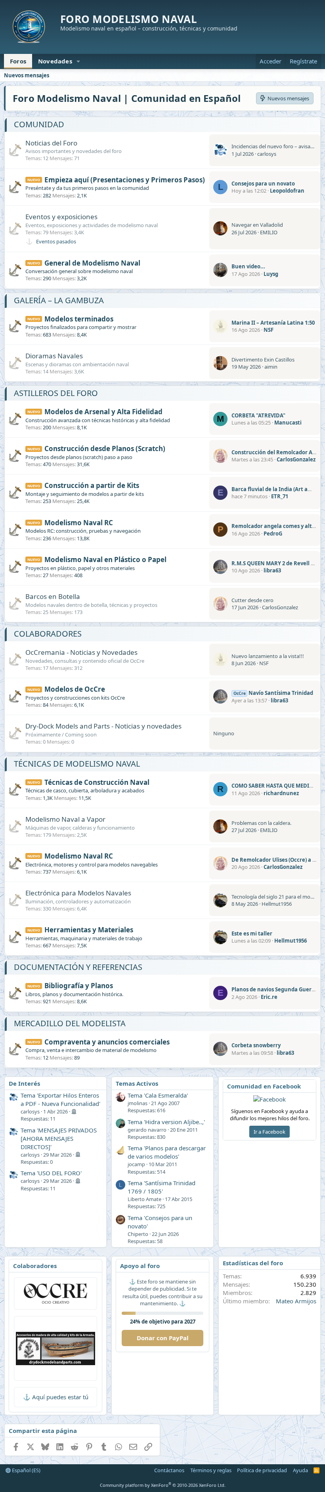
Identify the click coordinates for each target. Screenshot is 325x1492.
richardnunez (281, 793)
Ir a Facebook (269, 1131)
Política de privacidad (262, 1470)
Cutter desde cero (252, 600)
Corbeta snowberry (256, 1045)
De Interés (24, 1083)
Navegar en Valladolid (257, 224)
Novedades (55, 61)
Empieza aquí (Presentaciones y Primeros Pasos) (124, 179)
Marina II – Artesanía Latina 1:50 (273, 322)
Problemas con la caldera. (261, 822)
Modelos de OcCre (74, 689)
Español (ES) (25, 1470)
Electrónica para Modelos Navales (78, 892)
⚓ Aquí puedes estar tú (55, 1397)
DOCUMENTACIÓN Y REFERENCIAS (78, 967)
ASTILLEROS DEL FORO (56, 393)
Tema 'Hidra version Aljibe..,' (166, 1122)
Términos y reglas (210, 1470)
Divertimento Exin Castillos (262, 359)
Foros (18, 61)
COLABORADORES (48, 633)
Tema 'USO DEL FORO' (51, 1173)
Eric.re (269, 996)
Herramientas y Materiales (88, 929)
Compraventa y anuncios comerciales (107, 1041)
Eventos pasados (56, 241)
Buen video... (248, 266)
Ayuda (300, 1470)
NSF (268, 329)
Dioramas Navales (54, 355)
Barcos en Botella (52, 596)
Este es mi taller (251, 933)
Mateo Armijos (296, 1301)
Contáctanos (169, 1470)
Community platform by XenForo (163, 1485)
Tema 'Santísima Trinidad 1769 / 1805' (161, 1187)
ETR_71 (279, 496)
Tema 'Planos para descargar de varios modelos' (167, 1152)
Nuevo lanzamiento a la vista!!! (267, 656)
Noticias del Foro (51, 142)
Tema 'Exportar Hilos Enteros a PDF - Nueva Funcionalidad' (60, 1099)
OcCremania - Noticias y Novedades (81, 652)
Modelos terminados (78, 318)
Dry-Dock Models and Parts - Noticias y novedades (103, 726)
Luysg (271, 273)
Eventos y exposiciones (61, 216)
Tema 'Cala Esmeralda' (158, 1095)
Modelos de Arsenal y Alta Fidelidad (103, 411)
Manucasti (288, 422)
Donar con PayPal (163, 1338)
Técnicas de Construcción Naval (96, 782)
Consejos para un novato (263, 183)
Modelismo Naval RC (78, 522)
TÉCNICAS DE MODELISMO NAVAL (77, 763)
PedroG (273, 533)
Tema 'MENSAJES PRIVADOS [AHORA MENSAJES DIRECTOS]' (59, 1138)
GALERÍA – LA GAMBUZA (59, 300)
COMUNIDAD (39, 124)
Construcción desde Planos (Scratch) (104, 448)
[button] (78, 61)
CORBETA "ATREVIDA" (258, 415)
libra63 (272, 570)
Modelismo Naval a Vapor (65, 819)
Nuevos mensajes (26, 75)
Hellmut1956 (277, 903)
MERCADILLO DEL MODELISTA (70, 1023)
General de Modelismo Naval (92, 263)
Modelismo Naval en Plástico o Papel (105, 559)
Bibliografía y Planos (78, 985)
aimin (270, 366)
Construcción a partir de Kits (91, 485)
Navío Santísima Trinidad (273, 692)
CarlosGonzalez (296, 459)
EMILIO (268, 232)
